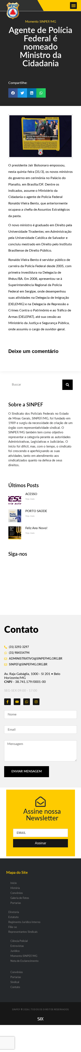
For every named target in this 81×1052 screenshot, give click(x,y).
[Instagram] (36, 701)
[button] (73, 5)
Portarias (15, 903)
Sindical (14, 982)
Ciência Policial (19, 941)
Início (13, 883)
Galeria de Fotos (19, 898)
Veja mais (29, 499)
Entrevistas (17, 946)
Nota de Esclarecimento (24, 961)
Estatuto (13, 917)
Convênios (16, 893)
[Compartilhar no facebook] (13, 93)
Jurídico (15, 951)
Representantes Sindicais (23, 932)
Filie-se (12, 927)
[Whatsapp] (26, 701)
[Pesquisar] (67, 385)
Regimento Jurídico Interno (24, 922)
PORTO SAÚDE (36, 511)
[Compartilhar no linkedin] (31, 93)
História (15, 888)
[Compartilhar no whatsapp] (41, 93)
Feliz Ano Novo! (36, 528)
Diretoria (13, 912)
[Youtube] (17, 701)
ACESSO (31, 494)
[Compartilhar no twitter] (22, 93)
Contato (15, 987)
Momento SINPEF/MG (40, 21)
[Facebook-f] (7, 701)
